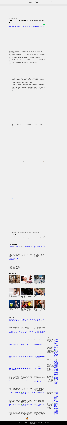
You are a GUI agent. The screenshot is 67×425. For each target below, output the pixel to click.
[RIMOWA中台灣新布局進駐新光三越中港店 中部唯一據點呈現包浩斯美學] (56, 397)
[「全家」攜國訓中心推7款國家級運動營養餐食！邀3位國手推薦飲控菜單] (39, 335)
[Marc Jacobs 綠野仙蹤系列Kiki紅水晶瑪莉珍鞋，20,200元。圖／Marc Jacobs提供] (28, 214)
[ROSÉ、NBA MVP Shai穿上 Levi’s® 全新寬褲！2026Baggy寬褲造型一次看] (56, 400)
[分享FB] (10, 55)
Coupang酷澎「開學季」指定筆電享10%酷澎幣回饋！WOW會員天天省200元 (39, 328)
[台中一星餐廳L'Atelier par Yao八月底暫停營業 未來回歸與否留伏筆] (14, 335)
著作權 (32, 422)
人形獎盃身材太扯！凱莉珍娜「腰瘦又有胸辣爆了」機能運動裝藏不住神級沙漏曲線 (26, 284)
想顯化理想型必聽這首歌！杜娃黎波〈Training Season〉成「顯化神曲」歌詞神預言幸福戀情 (26, 413)
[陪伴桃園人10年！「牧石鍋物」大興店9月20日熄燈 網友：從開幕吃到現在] (14, 396)
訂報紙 (42, 422)
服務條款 (29, 422)
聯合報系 (39, 422)
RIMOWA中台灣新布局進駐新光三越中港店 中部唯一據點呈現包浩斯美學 (50, 397)
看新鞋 (16, 18)
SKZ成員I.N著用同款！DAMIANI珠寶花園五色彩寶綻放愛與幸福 (27, 328)
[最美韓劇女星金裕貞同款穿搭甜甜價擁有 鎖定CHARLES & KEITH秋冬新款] (14, 250)
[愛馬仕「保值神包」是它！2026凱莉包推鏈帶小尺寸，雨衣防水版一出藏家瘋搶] (39, 250)
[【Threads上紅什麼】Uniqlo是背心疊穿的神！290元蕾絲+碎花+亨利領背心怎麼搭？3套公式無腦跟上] (56, 408)
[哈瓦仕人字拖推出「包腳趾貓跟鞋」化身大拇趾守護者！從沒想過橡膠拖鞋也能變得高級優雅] (14, 262)
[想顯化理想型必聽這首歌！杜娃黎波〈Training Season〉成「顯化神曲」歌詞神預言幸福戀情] (27, 408)
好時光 (31, 4)
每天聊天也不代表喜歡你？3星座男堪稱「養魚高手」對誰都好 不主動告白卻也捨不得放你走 (39, 309)
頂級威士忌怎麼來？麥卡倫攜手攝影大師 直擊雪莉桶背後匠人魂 (39, 352)
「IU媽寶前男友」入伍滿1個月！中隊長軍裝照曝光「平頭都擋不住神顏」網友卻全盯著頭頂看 (26, 401)
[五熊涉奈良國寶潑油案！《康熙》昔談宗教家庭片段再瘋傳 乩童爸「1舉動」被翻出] (14, 359)
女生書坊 (52, 4)
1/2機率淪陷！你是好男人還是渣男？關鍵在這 (14, 309)
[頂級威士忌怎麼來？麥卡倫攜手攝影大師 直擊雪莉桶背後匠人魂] (39, 347)
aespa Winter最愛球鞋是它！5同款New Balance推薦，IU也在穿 (50, 405)
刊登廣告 (19, 422)
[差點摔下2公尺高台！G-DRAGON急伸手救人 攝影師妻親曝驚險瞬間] (39, 371)
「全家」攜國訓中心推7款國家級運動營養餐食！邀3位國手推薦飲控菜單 (39, 340)
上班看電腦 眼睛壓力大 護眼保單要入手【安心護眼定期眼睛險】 (14, 296)
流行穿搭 (19, 4)
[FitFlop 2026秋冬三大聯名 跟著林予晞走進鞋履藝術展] (27, 335)
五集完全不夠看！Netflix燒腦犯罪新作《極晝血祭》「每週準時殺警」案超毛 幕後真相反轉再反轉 (39, 365)
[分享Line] (10, 57)
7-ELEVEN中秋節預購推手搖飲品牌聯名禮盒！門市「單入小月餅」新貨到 (26, 353)
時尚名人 (14, 4)
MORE (57, 359)
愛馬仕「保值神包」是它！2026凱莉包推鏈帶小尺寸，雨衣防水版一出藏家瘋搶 (39, 255)
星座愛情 (46, 4)
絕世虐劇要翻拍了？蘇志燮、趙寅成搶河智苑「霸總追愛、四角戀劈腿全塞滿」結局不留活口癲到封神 (14, 377)
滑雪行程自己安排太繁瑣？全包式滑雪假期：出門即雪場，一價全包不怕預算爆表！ (39, 284)
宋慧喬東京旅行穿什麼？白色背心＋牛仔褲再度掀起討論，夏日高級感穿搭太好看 (50, 412)
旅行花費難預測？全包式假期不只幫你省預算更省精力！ (14, 284)
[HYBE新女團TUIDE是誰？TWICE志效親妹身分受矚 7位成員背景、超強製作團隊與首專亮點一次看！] (39, 384)
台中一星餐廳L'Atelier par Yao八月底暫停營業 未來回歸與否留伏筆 (14, 340)
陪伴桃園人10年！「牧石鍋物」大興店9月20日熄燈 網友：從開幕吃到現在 (14, 401)
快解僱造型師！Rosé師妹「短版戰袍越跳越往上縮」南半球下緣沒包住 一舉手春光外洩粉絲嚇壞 (39, 413)
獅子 (15, 234)
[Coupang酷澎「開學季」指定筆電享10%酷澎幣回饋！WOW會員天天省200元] (39, 323)
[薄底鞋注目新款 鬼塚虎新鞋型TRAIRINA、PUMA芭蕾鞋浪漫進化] (14, 323)
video (57, 4)
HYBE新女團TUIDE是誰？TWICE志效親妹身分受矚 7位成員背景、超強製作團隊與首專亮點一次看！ (39, 389)
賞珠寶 (36, 4)
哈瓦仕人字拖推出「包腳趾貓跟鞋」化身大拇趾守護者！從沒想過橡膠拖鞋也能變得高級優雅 (14, 267)
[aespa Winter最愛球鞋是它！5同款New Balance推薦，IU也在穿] (56, 404)
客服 (23, 422)
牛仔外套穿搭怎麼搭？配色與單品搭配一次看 (50, 393)
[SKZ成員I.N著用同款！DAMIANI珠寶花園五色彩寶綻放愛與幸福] (27, 323)
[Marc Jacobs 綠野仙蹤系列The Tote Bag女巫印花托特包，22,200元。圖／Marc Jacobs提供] (28, 107)
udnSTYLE (10, 18)
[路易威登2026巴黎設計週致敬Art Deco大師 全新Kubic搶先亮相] (39, 396)
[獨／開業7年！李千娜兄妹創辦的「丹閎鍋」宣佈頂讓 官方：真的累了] (27, 371)
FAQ (21, 422)
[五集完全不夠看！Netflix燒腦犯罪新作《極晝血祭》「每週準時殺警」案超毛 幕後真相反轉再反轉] (39, 359)
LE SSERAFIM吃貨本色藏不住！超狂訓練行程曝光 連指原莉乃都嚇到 (14, 389)
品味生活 (41, 4)
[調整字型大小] (10, 63)
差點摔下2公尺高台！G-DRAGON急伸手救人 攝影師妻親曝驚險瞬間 (39, 377)
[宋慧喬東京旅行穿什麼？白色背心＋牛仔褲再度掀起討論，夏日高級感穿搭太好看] (56, 412)
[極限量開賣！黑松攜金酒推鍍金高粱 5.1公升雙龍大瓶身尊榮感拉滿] (14, 347)
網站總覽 (48, 422)
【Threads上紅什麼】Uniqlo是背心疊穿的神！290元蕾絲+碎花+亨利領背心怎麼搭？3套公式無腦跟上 (50, 409)
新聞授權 (26, 422)
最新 (9, 4)
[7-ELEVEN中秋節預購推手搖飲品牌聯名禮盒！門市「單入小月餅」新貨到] (27, 347)
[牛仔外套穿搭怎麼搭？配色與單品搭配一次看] (27, 250)
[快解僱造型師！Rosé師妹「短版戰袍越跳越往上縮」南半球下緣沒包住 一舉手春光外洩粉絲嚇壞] (39, 408)
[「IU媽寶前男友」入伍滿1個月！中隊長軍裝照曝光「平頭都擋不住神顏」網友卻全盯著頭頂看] (27, 396)
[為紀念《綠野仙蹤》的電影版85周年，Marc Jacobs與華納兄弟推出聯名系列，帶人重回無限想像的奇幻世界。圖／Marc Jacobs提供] (27, 38)
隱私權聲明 (35, 422)
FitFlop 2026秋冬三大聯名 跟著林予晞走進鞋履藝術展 (27, 340)
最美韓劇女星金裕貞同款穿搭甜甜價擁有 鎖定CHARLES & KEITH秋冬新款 (14, 255)
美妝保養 (25, 4)
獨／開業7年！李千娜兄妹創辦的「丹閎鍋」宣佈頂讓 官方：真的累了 (26, 377)
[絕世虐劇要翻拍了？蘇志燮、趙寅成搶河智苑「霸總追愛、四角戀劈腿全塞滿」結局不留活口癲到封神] (14, 371)
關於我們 (45, 422)
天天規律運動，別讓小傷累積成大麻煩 (39, 296)
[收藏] (10, 60)
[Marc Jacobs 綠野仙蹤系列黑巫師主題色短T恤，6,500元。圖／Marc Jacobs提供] (28, 179)
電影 (13, 234)
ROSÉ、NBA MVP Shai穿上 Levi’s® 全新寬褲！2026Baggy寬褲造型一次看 (50, 401)
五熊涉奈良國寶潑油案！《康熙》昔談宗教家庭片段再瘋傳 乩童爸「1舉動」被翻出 (14, 365)
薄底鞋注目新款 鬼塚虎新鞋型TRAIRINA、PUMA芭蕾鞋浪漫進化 (14, 328)
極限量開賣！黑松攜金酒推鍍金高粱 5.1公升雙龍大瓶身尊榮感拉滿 (14, 352)
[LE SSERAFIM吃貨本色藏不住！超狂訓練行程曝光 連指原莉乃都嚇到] (14, 384)
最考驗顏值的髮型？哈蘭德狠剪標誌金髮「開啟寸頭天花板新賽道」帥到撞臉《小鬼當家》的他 (26, 309)
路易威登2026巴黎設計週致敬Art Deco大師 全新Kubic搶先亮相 (39, 401)
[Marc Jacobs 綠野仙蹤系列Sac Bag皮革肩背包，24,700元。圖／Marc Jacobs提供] (28, 143)
